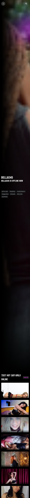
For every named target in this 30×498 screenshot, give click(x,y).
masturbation (21, 191)
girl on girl (5, 191)
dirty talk (19, 194)
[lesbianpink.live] (3, 3)
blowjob (12, 194)
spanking (4, 196)
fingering (12, 191)
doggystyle (5, 194)
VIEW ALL (26, 377)
